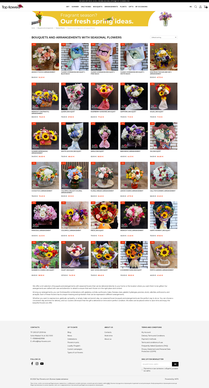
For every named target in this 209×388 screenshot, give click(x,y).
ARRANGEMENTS (111, 7)
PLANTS (123, 7)
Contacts (107, 332)
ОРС (108, 383)
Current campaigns (74, 349)
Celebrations (72, 339)
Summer (75, 7)
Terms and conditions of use (152, 342)
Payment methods (149, 339)
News (69, 336)
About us (107, 339)
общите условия (171, 369)
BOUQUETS (97, 7)
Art (67, 7)
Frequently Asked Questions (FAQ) (155, 346)
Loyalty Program (73, 346)
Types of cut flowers (75, 353)
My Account (146, 332)
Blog (69, 332)
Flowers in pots (73, 342)
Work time (108, 336)
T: (31, 338)
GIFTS (131, 7)
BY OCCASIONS (141, 7)
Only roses (86, 7)
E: (31, 341)
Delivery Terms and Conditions (153, 336)
